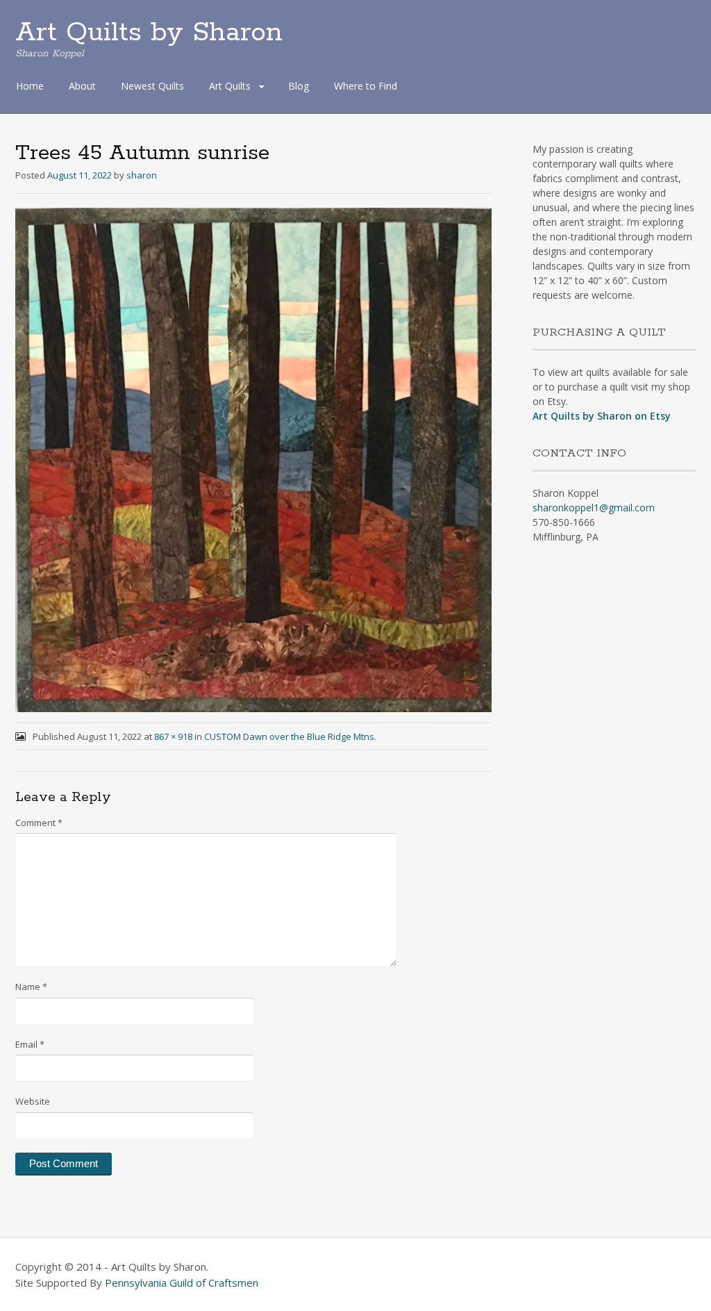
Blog (298, 85)
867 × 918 (173, 736)
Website (32, 1101)
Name (31, 986)
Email (29, 1044)
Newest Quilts (152, 85)
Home (30, 85)
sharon (141, 175)
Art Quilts (230, 85)
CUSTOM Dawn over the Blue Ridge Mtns (289, 736)
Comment (38, 822)
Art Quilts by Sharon (149, 32)
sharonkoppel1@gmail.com (594, 507)
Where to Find (365, 85)
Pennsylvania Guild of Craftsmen (181, 1282)
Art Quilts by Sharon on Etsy (602, 415)
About (82, 85)
